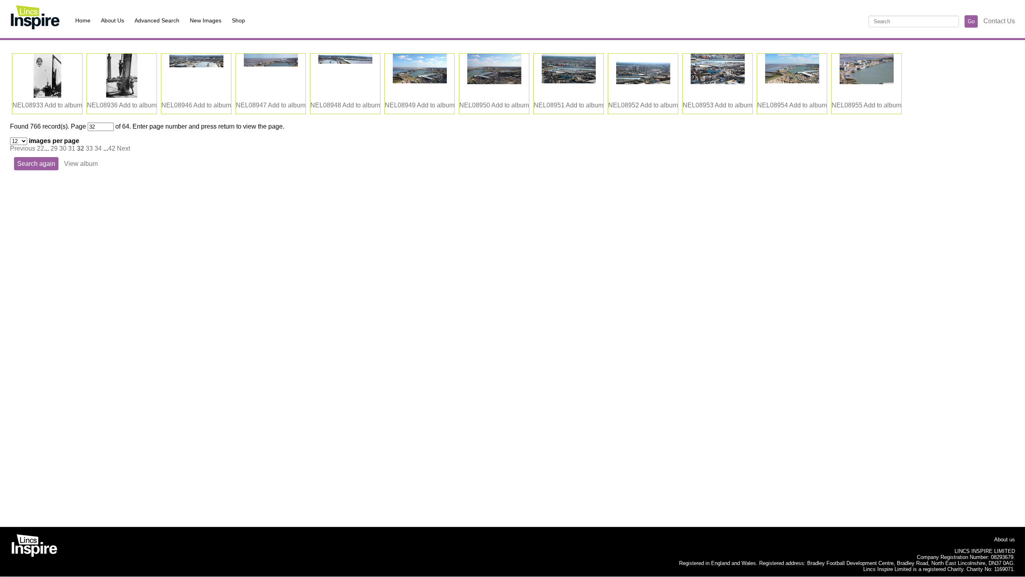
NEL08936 (102, 105)
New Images (205, 20)
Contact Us (999, 21)
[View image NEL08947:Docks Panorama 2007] (271, 64)
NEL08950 (474, 105)
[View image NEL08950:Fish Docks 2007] (494, 82)
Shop (238, 20)
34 (98, 148)
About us (1004, 540)
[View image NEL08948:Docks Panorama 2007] (345, 61)
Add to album (63, 105)
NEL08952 (623, 105)
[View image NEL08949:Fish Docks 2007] (420, 81)
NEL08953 (698, 105)
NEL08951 (549, 105)
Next (123, 148)
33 (89, 148)
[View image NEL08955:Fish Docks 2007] (867, 82)
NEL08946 (176, 105)
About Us (112, 20)
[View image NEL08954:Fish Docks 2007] (792, 81)
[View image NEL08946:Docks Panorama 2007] (196, 65)
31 (71, 148)
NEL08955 (847, 105)
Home (82, 20)
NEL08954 (772, 105)
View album (81, 163)
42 (111, 148)
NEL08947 (251, 105)
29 (54, 148)
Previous (22, 148)
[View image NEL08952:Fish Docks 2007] (643, 82)
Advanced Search (157, 20)
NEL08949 (400, 105)
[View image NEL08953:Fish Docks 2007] (718, 82)
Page (78, 126)
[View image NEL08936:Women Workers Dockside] (121, 95)
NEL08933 (27, 105)
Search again (36, 163)
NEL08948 (325, 105)
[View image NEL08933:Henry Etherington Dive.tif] (47, 95)
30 (62, 148)
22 (40, 148)
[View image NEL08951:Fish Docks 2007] (569, 81)
